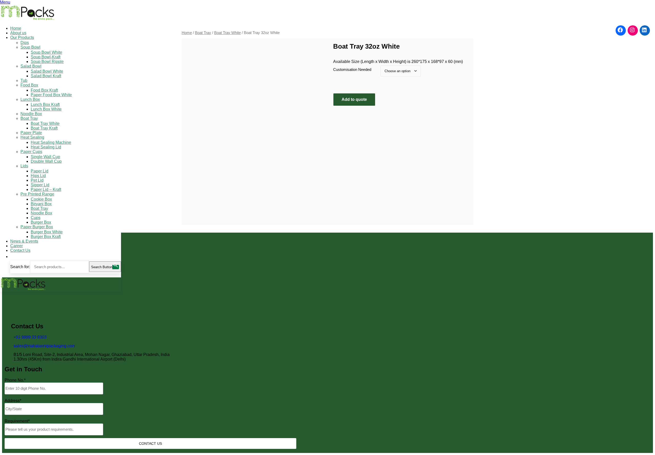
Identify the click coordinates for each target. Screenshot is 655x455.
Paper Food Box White (51, 95)
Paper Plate (31, 133)
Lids (24, 166)
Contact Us (20, 250)
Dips (24, 42)
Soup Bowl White (46, 52)
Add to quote (354, 99)
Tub (23, 80)
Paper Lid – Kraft (46, 189)
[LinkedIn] (645, 30)
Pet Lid (37, 180)
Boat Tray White (45, 123)
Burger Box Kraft (46, 236)
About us (18, 33)
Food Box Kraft (44, 90)
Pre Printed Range (37, 194)
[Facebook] (621, 30)
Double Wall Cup (46, 161)
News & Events (24, 241)
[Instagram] (633, 30)
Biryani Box (41, 204)
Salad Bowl (30, 66)
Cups (35, 217)
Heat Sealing (32, 137)
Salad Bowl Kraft (46, 76)
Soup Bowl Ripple (47, 61)
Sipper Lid (40, 185)
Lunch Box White (46, 109)
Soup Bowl (30, 47)
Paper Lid (39, 171)
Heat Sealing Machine (51, 142)
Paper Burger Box (36, 227)
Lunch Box (30, 99)
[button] (12, 256)
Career (16, 246)
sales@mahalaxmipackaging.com (44, 346)
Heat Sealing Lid (46, 147)
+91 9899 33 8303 (30, 337)
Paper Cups (31, 151)
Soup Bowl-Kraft (45, 57)
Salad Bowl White (47, 71)
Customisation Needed (352, 69)
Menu (5, 2)
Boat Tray (29, 118)
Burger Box (41, 222)
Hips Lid (38, 176)
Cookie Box (41, 199)
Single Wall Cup (45, 157)
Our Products (22, 37)
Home (15, 28)
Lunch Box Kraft (45, 104)
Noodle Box (31, 114)
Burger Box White (47, 232)
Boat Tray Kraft (44, 128)
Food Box (29, 85)
